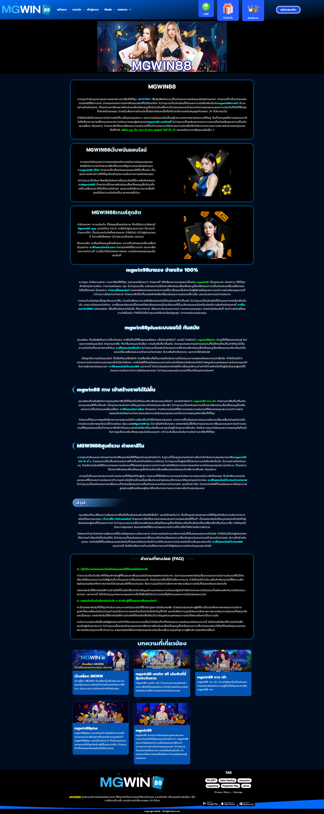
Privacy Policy (222, 792)
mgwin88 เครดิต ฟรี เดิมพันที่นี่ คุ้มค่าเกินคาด (161, 676)
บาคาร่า (76, 9)
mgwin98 (144, 730)
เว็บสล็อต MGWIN (88, 676)
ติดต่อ (108, 9)
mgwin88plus (86, 728)
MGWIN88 (162, 86)
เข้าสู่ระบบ (93, 9)
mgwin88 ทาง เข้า (211, 677)
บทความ (122, 9)
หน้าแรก (62, 9)
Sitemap (237, 792)
